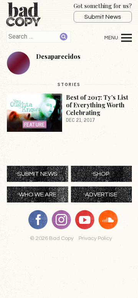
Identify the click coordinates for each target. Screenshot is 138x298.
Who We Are (37, 194)
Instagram (64, 219)
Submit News (102, 17)
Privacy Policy (95, 238)
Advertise (101, 194)
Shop (101, 174)
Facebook (40, 219)
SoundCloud (111, 219)
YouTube (87, 219)
